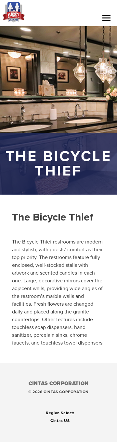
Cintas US (60, 420)
